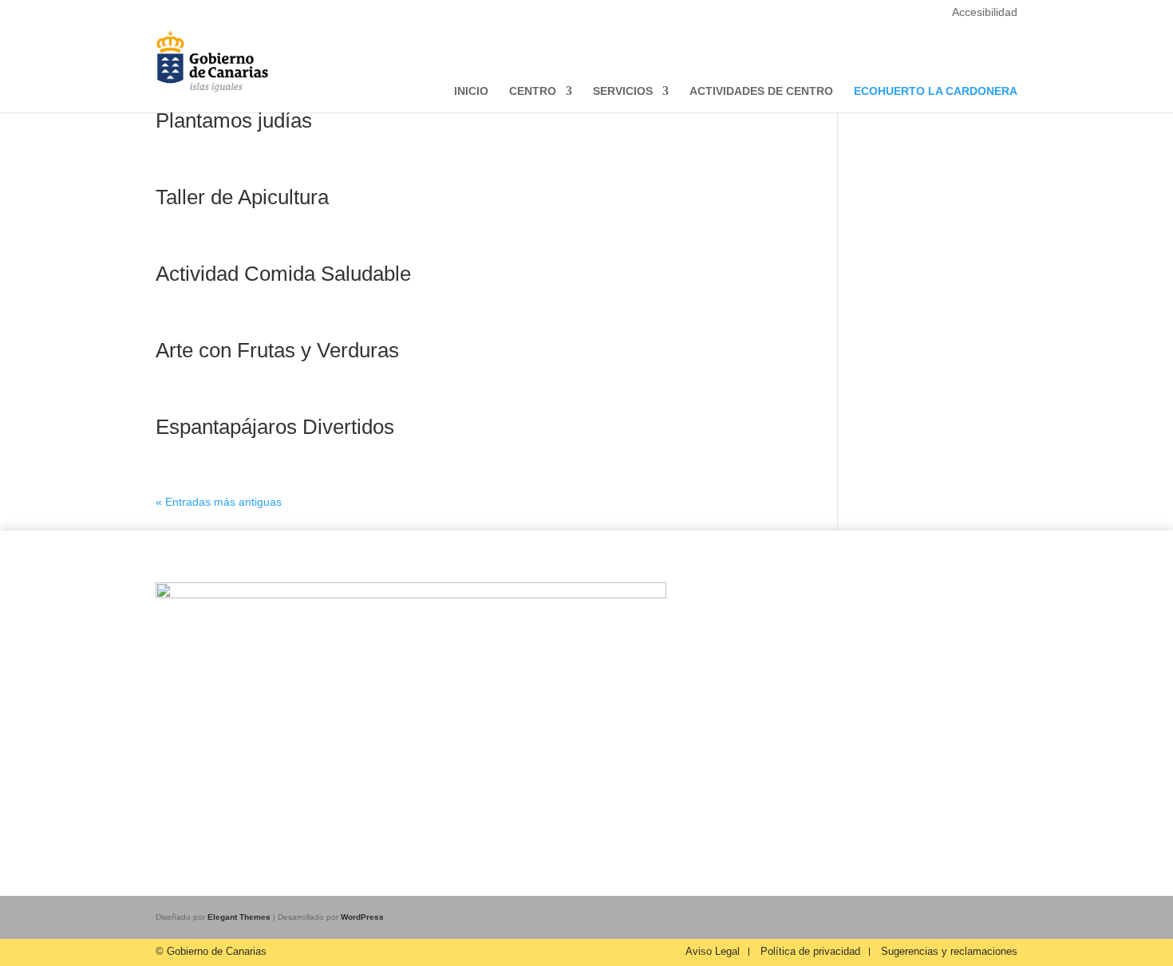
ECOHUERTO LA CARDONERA (935, 91)
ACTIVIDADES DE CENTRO (761, 91)
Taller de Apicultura (242, 197)
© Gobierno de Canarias (211, 951)
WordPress (362, 917)
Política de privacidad (810, 951)
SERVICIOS (623, 91)
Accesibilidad (984, 12)
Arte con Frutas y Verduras (277, 350)
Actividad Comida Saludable (283, 274)
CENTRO (532, 91)
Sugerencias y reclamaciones (949, 951)
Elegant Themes (239, 917)
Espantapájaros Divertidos (275, 427)
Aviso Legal (712, 951)
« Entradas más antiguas (219, 501)
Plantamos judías (234, 120)
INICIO (471, 91)
